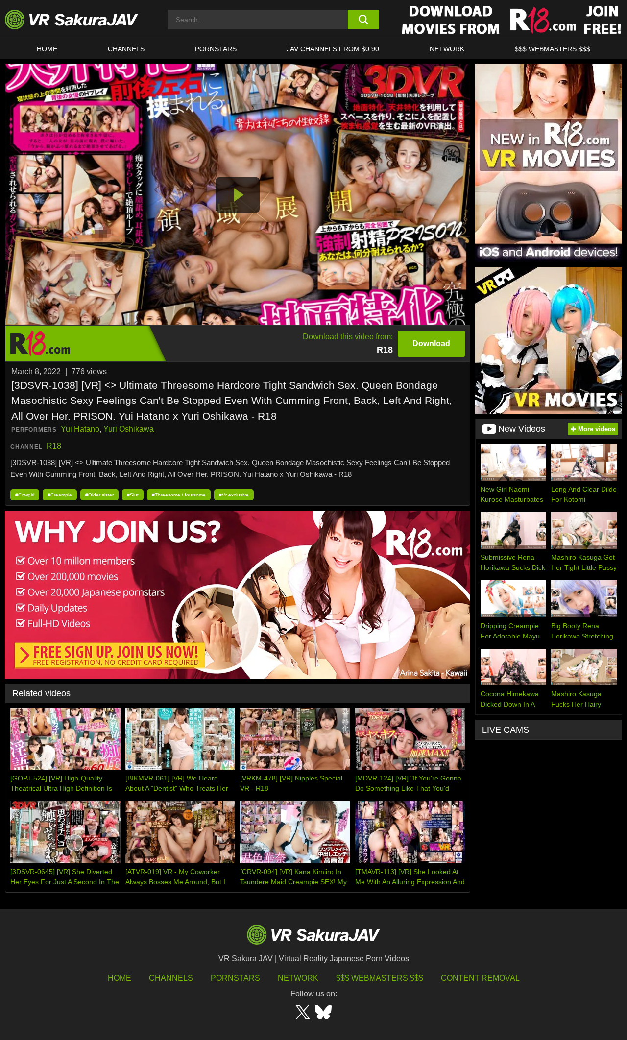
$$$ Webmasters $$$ (379, 978)
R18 (54, 446)
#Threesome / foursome (179, 494)
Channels (126, 49)
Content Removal (480, 978)
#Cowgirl (24, 494)
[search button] (364, 19)
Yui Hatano (80, 429)
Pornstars (216, 49)
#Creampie (60, 494)
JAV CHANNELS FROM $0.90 (333, 49)
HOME (47, 49)
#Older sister (99, 494)
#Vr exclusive (234, 494)
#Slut (133, 494)
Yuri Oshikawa (128, 429)
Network (447, 49)
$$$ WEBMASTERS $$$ (552, 49)
